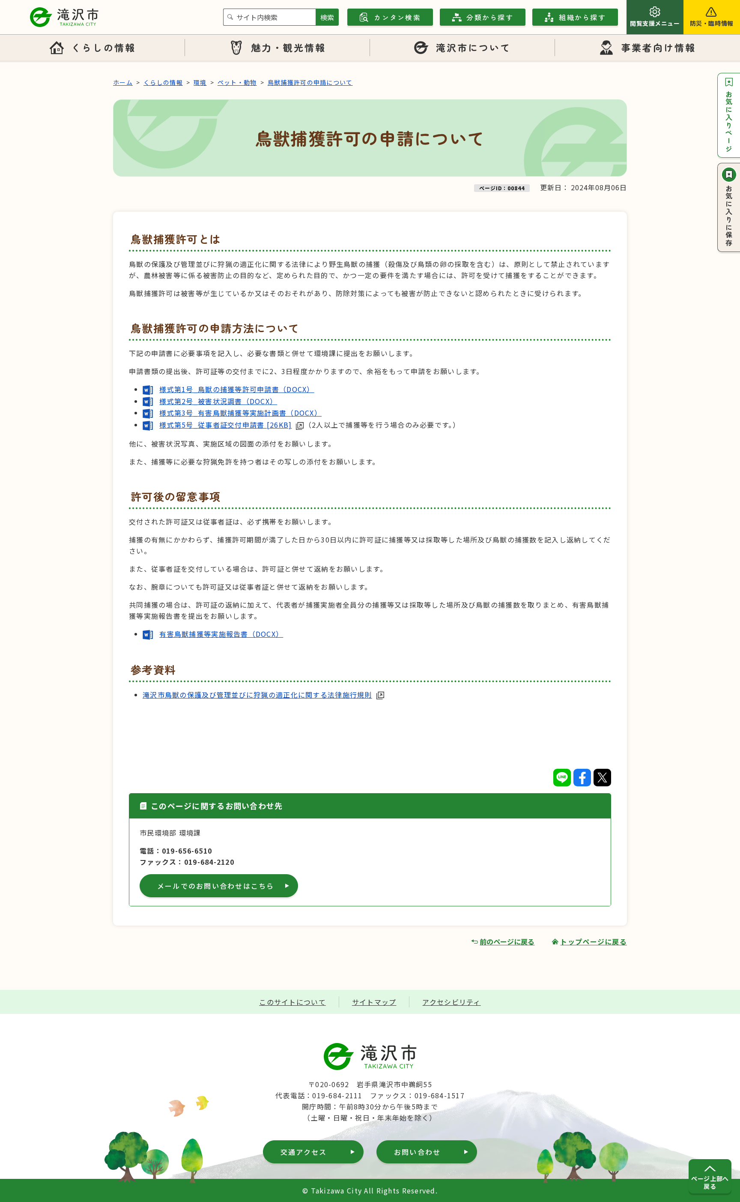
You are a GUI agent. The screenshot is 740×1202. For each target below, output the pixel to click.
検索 (327, 17)
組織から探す (582, 17)
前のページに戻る (507, 941)
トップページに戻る (593, 941)
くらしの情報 (103, 47)
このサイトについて (292, 1002)
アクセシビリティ (451, 1002)
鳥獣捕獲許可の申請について (310, 82)
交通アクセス (303, 1152)
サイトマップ (374, 1002)
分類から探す (489, 17)
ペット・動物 (237, 82)
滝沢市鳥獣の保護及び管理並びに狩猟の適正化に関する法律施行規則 (257, 694)
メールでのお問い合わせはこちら (216, 886)
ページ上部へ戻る (709, 1182)
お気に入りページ (729, 121)
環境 (200, 82)
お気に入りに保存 (729, 216)
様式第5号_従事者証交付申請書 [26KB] (225, 425)
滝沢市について (473, 47)
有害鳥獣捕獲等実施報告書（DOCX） (221, 634)
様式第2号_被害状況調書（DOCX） (218, 401)
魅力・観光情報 (288, 47)
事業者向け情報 (658, 47)
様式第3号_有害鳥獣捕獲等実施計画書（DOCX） (240, 413)
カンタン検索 (397, 17)
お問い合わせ (417, 1152)
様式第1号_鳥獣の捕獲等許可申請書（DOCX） (236, 389)
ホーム (123, 82)
